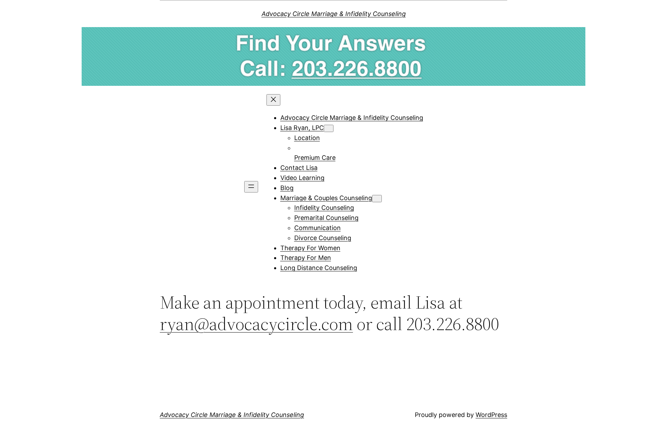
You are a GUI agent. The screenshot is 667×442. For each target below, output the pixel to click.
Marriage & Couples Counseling (326, 198)
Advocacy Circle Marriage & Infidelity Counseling (334, 13)
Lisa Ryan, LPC (302, 127)
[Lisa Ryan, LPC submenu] (329, 128)
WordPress (491, 414)
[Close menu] (273, 100)
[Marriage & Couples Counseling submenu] (377, 198)
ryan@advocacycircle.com (256, 323)
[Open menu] (251, 187)
